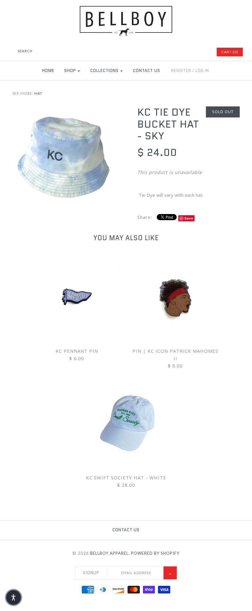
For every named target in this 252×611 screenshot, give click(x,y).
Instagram (202, 52)
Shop (72, 70)
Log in (202, 70)
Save (188, 218)
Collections (106, 70)
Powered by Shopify (155, 553)
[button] (13, 597)
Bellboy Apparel (109, 553)
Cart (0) (229, 52)
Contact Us (146, 70)
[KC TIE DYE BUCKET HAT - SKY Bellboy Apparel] (63, 110)
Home (48, 70)
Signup (91, 572)
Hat (38, 93)
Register (181, 70)
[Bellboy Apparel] (126, 9)
